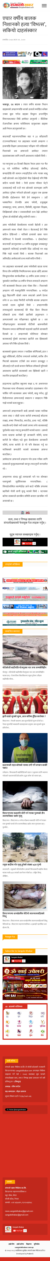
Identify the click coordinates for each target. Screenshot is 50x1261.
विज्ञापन (29, 1244)
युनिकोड (36, 1244)
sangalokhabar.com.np (24, 1247)
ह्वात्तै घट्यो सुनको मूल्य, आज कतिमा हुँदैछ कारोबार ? (24, 716)
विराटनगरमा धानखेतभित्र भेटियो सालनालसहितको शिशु (23, 915)
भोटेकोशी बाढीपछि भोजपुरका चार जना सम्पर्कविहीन (24, 668)
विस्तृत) (18, 1081)
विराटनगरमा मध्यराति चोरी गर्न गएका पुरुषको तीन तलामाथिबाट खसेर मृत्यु (24, 814)
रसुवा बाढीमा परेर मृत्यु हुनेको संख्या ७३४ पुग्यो (22, 865)
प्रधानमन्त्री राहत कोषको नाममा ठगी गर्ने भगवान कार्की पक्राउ (25, 766)
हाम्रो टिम (11, 1244)
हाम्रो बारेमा (20, 1244)
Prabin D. (30, 1253)
